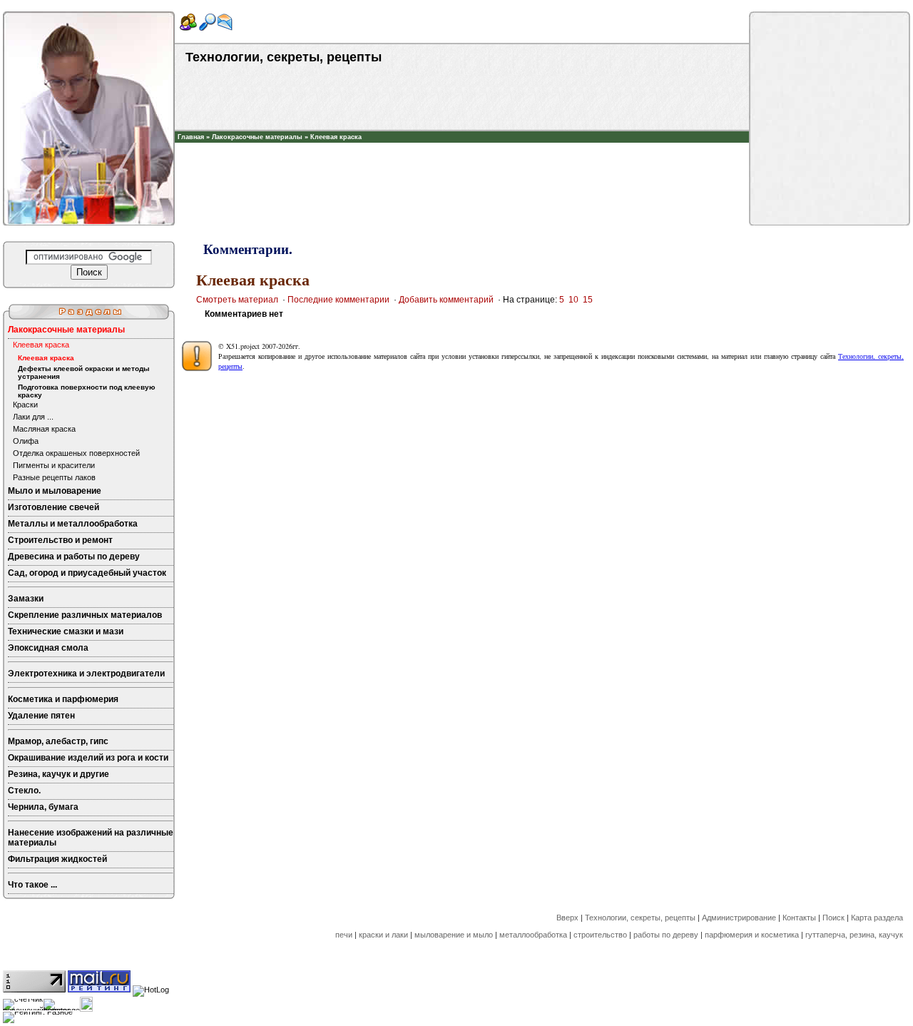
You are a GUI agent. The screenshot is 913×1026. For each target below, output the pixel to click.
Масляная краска (44, 429)
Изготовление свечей (53, 507)
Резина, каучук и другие (58, 774)
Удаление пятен (41, 716)
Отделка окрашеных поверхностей (76, 453)
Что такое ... (32, 885)
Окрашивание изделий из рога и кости (88, 758)
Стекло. (24, 791)
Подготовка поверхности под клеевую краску (86, 391)
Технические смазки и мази (65, 631)
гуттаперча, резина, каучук (854, 934)
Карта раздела (877, 917)
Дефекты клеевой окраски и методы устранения (84, 372)
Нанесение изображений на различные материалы (90, 838)
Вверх (567, 917)
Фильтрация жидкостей (57, 859)
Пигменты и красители (54, 465)
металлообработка (533, 934)
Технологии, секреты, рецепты (640, 917)
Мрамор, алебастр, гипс (58, 741)
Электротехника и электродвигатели (86, 674)
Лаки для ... (33, 416)
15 (588, 300)
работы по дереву (665, 934)
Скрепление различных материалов (85, 615)
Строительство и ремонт (60, 540)
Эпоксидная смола (48, 648)
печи (343, 934)
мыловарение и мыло (453, 934)
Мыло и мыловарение (54, 491)
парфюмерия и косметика (752, 934)
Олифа (26, 441)
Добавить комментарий (446, 300)
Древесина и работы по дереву (74, 557)
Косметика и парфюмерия (63, 699)
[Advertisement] (462, 164)
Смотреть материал (237, 300)
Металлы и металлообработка (73, 524)
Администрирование (739, 917)
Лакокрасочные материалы (257, 137)
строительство (600, 934)
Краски (25, 404)
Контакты (799, 917)
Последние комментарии (338, 300)
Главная (191, 137)
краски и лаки (383, 934)
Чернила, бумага (43, 807)
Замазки (26, 599)
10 (573, 300)
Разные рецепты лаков (54, 477)
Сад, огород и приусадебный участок (87, 573)
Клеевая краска (336, 137)
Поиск (833, 917)
